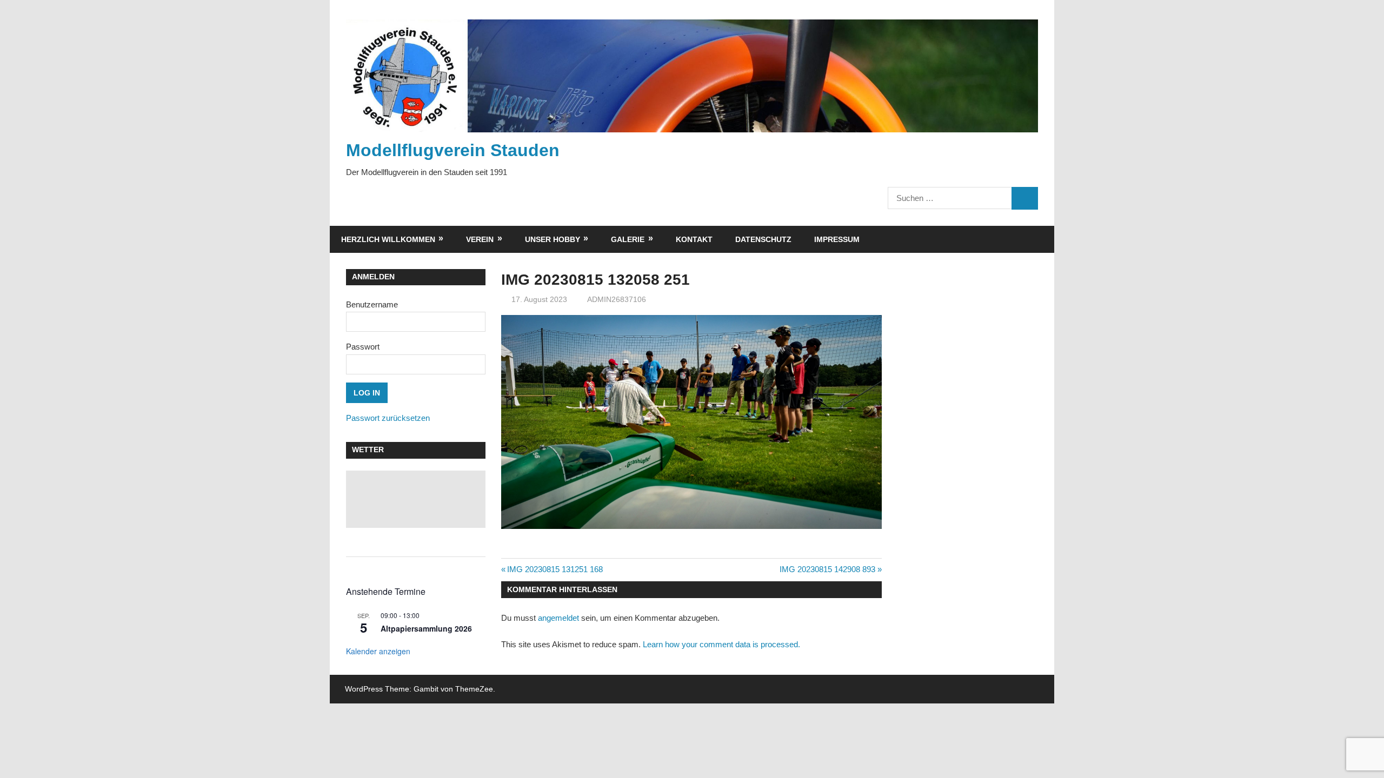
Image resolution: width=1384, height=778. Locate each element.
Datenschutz (763, 239)
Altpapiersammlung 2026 (426, 628)
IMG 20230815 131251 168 (555, 569)
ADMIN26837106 (616, 299)
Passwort (363, 346)
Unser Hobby (552, 239)
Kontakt (694, 239)
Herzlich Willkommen (388, 239)
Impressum (837, 239)
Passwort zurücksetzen (388, 417)
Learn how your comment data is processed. (721, 644)
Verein (480, 239)
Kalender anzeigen (378, 651)
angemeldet (558, 617)
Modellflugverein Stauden (453, 150)
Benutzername (372, 304)
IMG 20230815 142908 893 (827, 569)
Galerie (627, 239)
